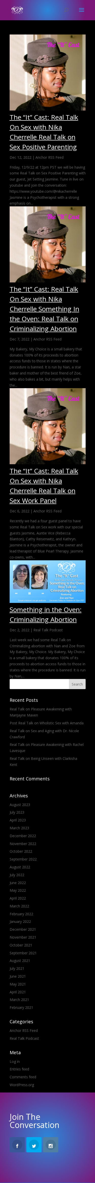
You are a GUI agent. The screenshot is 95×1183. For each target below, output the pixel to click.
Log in (15, 1061)
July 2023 (17, 812)
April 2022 (18, 898)
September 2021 (23, 953)
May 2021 (18, 984)
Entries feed (19, 1069)
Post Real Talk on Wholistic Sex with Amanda (47, 723)
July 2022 (17, 874)
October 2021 (21, 945)
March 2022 (19, 906)
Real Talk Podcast (48, 630)
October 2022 (21, 851)
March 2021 (19, 999)
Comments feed (23, 1076)
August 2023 (20, 804)
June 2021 (18, 976)
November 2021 (23, 937)
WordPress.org (22, 1084)
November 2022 (23, 843)
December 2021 (23, 929)
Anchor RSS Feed (49, 157)
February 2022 (21, 913)
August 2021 (20, 960)
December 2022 (23, 835)
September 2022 (23, 859)
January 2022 (20, 921)
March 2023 (19, 828)
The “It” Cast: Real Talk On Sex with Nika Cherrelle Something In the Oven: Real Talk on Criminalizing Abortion (44, 308)
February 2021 (21, 1007)
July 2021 (17, 968)
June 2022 (18, 882)
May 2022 (18, 890)
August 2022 (20, 867)
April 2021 (18, 992)
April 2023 (18, 820)
